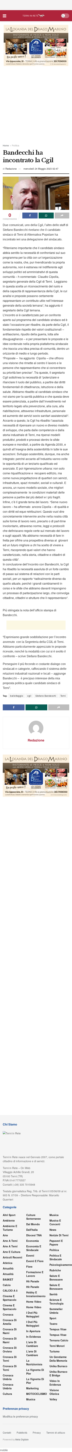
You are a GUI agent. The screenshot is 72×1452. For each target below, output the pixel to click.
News (52, 1230)
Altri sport (9, 1215)
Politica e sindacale (55, 1257)
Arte (5, 1235)
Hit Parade (32, 1281)
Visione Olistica (54, 1392)
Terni (63, 695)
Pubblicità (22, 1432)
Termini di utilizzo (55, 1432)
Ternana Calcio (58, 1340)
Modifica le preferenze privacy (20, 1416)
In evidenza (33, 1336)
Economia (32, 1241)
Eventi (30, 1255)
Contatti (7, 1432)
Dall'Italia (32, 1230)
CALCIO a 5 (10, 1290)
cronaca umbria (8, 1386)
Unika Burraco (58, 1366)
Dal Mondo (33, 1224)
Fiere (29, 1266)
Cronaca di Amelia (10, 1322)
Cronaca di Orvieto (10, 1349)
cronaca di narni (10, 1331)
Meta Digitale (22, 1439)
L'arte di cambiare (32, 1344)
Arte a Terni (10, 1241)
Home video (33, 1301)
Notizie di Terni (58, 1235)
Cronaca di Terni (10, 1358)
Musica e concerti (55, 1222)
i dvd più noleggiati (32, 1314)
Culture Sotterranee (33, 1216)
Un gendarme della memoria (58, 1358)
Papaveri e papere (56, 1242)
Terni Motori (57, 1346)
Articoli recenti (12, 1257)
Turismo (54, 1351)
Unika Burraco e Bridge (58, 1373)
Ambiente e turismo (10, 1228)
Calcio (7, 1285)
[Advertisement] (36, 4)
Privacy (37, 1432)
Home (6, 145)
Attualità (8, 1268)
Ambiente (9, 1220)
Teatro (53, 1324)
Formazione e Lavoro (34, 1274)
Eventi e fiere (35, 1261)
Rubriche (55, 1270)
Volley (53, 1399)
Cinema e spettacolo (9, 1298)
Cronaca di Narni (10, 1340)
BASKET (8, 1279)
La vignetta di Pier (35, 1371)
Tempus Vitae (57, 1329)
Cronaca (8, 1314)
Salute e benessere (56, 1277)
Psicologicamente (60, 1265)
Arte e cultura (11, 1252)
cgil (29, 695)
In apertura (33, 1331)
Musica (30, 1399)
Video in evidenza (55, 1382)
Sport (52, 1318)
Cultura (7, 1394)
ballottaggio (16, 695)
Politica (15, 145)
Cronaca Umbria (8, 1377)
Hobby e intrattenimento (36, 1294)
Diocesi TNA (34, 1235)
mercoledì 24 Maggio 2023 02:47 (40, 168)
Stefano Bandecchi (45, 695)
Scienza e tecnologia (56, 1301)
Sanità (53, 1294)
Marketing (32, 1388)
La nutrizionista (34, 1362)
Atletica (7, 1263)
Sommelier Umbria (56, 1310)
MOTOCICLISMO (36, 1394)
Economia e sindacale (33, 1248)
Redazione (11, 168)
